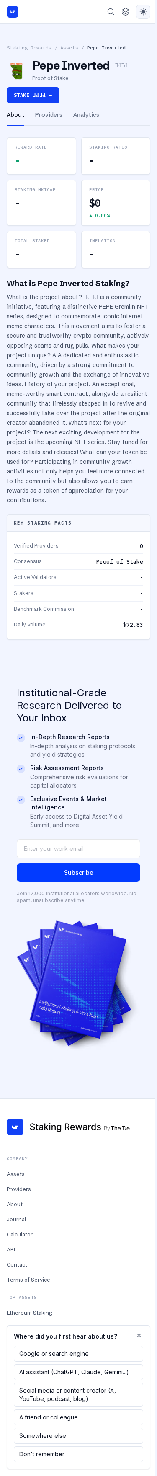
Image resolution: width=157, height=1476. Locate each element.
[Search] (111, 12)
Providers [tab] (48, 115)
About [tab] (15, 115)
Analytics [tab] (86, 115)
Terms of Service (28, 1279)
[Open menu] (125, 12)
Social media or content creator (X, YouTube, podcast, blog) (67, 1394)
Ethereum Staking (29, 1312)
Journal (16, 1219)
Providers (19, 1189)
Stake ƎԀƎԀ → (33, 95)
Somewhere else (42, 1435)
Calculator (20, 1234)
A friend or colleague (48, 1417)
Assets (69, 47)
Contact (17, 1264)
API (11, 1249)
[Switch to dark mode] (143, 12)
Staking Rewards (29, 47)
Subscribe (78, 872)
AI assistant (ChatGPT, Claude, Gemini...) (74, 1371)
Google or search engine (54, 1353)
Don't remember (41, 1454)
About (15, 1204)
